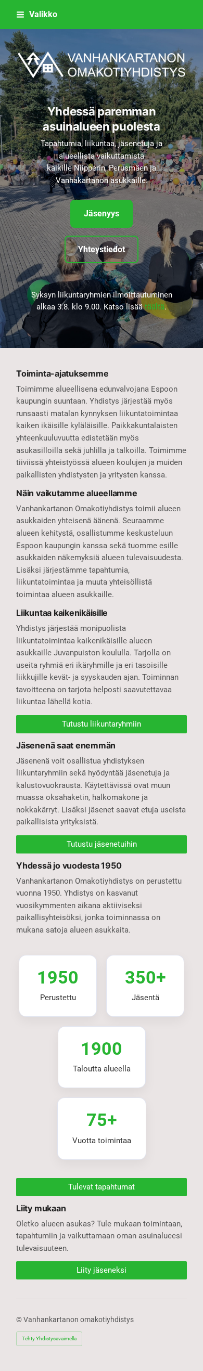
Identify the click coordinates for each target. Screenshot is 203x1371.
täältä (154, 307)
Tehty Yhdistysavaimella (49, 1338)
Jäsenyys (101, 213)
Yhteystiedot (101, 249)
